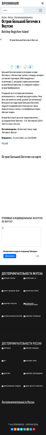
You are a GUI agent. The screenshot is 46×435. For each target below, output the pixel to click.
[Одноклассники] (15, 429)
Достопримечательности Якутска (22, 273)
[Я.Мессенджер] (21, 429)
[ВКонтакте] (12, 429)
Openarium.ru (19, 425)
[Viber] (24, 429)
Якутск (10, 17)
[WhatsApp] (27, 429)
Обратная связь (32, 425)
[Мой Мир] (30, 429)
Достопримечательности (23, 17)
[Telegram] (18, 429)
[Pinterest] (34, 429)
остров (5, 143)
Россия (4, 17)
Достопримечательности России (18, 402)
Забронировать (10, 256)
